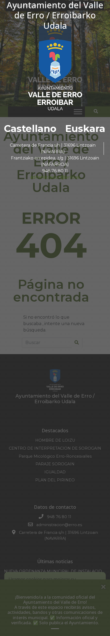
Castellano (30, 128)
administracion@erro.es (55, 177)
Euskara (85, 128)
